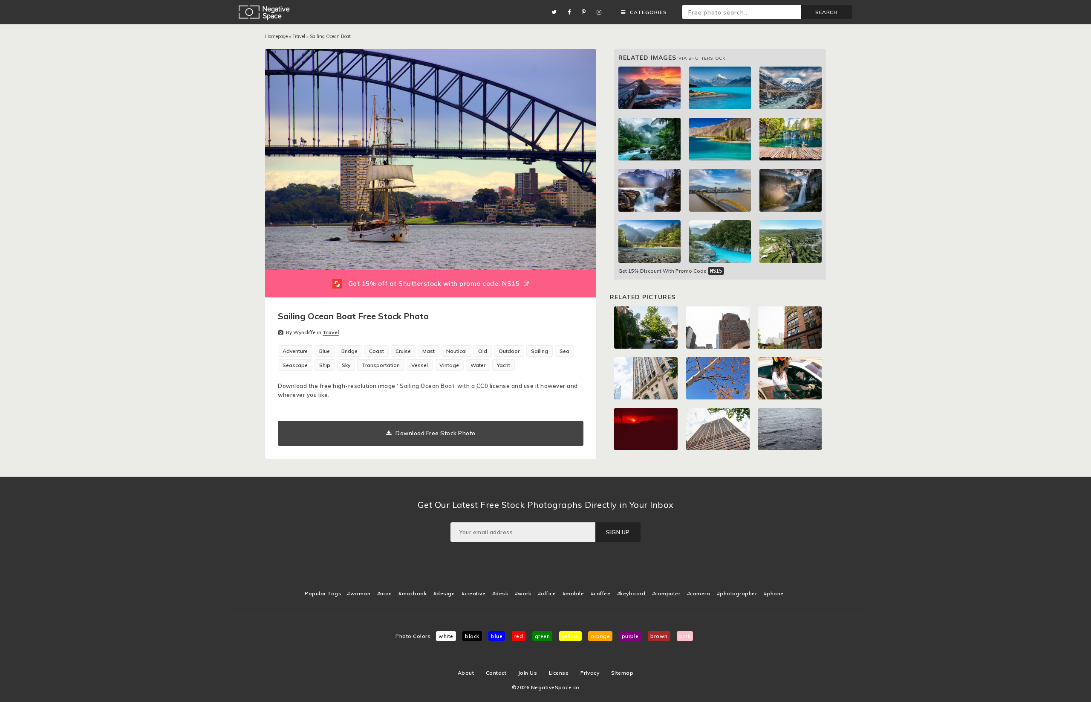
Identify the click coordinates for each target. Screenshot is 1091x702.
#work (523, 593)
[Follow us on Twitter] (556, 12)
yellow (570, 636)
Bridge (349, 351)
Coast (376, 351)
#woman (358, 593)
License (559, 673)
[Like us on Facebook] (571, 12)
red (518, 636)
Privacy (590, 673)
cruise (403, 351)
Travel (298, 36)
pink (684, 636)
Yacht (503, 365)
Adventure (295, 351)
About (466, 673)
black (472, 636)
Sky (346, 365)
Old (482, 351)
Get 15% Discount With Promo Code (670, 271)
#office (547, 593)
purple (630, 636)
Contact (496, 673)
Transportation (381, 365)
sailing (539, 351)
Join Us (527, 673)
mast (428, 351)
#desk (500, 593)
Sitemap (622, 673)
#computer (666, 593)
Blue (324, 351)
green (542, 636)
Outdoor (509, 351)
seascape (295, 365)
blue (496, 636)
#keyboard (631, 593)
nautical (456, 351)
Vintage (449, 365)
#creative (474, 593)
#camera (698, 593)
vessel (419, 365)
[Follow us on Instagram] (601, 12)
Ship (324, 365)
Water (477, 365)
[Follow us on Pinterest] (586, 12)
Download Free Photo (435, 433)
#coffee (601, 593)
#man (384, 593)
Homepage (276, 36)
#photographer (737, 593)
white (446, 636)
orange (600, 636)
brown (659, 636)
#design (444, 593)
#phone (774, 593)
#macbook (412, 593)
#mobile (573, 593)
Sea (564, 351)
